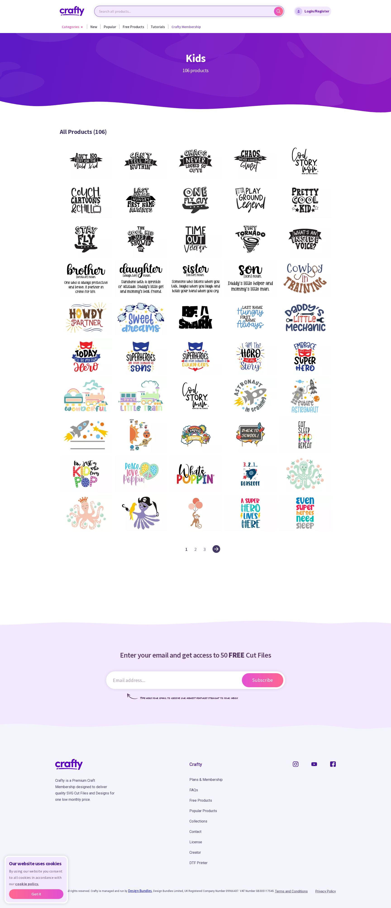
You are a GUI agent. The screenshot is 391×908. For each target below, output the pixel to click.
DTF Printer (198, 863)
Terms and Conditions (291, 891)
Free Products (133, 26)
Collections (198, 821)
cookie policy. (27, 884)
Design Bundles (140, 890)
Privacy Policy (325, 891)
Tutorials (158, 26)
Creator (195, 852)
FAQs (193, 790)
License (195, 842)
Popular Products (203, 811)
